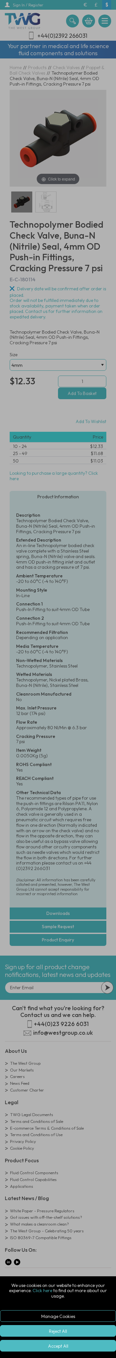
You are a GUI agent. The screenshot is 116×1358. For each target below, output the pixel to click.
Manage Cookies (58, 1316)
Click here (42, 1290)
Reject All (58, 1331)
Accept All (58, 1346)
